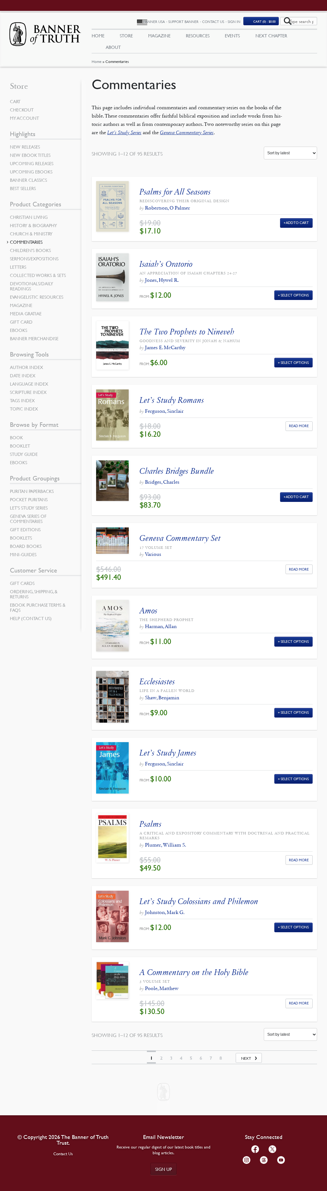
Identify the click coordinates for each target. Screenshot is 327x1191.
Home (97, 61)
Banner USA (154, 21)
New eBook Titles (30, 155)
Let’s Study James (168, 753)
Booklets (21, 537)
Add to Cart (297, 222)
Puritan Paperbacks (32, 491)
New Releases (25, 146)
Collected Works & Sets (38, 275)
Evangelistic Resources (36, 296)
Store (126, 35)
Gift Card (21, 321)
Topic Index (24, 408)
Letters (18, 266)
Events (232, 35)
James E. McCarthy (165, 347)
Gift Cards (22, 583)
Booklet (20, 445)
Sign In (234, 21)
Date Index (22, 375)
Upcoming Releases (31, 163)
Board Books (26, 546)
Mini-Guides (23, 554)
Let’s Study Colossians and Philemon (199, 901)
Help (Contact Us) (31, 618)
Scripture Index (28, 392)
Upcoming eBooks (31, 171)
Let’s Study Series (29, 507)
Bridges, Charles (162, 482)
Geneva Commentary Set (180, 538)
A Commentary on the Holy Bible (194, 972)
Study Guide (24, 454)
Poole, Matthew (162, 988)
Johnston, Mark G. (165, 912)
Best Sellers (23, 188)
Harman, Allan (161, 626)
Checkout (22, 109)
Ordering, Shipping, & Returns (33, 594)
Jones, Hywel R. (162, 280)
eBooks (18, 330)
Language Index (29, 383)
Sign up (163, 1169)
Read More (299, 425)
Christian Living (29, 216)
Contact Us (213, 21)
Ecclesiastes (157, 682)
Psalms (151, 824)
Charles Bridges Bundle (177, 471)
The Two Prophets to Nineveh (187, 332)
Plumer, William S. (165, 845)
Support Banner (183, 21)
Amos (148, 611)
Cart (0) (264, 21)
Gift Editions (25, 529)
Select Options (295, 295)
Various (153, 554)
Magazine (159, 35)
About (113, 47)
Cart (15, 101)
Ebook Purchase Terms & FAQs (37, 607)
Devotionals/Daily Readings (31, 286)
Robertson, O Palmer (167, 208)
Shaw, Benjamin (162, 698)
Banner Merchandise (34, 338)
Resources (197, 35)
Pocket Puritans (29, 499)
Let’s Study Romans (172, 400)
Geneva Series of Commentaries (28, 518)
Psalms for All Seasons (175, 192)
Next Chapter (271, 35)
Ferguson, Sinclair (164, 411)
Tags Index (22, 400)
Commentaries (26, 241)
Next (246, 1058)
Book (16, 437)
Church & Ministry (31, 233)
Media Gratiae (26, 313)
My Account (24, 117)
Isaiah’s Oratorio (166, 264)
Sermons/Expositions (34, 258)
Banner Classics (28, 179)
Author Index (26, 367)
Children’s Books (30, 250)
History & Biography (33, 225)
